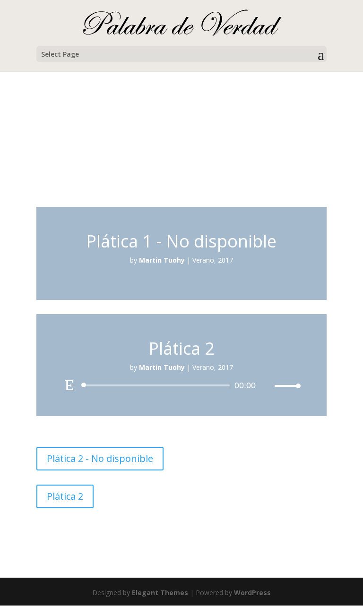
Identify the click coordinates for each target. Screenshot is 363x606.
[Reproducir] (69, 385)
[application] (181, 385)
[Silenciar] (267, 386)
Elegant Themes (160, 592)
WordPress (252, 592)
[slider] (285, 385)
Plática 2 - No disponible (100, 458)
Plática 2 (65, 496)
